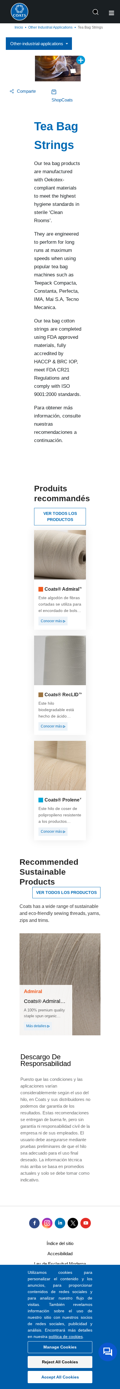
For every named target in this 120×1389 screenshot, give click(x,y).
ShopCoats (62, 99)
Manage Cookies (60, 1347)
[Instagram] (47, 1223)
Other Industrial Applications (50, 27)
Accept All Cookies (60, 1377)
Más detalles (36, 1026)
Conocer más (52, 621)
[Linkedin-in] (60, 1223)
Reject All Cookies (60, 1362)
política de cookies (66, 1336)
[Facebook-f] (34, 1223)
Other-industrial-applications (36, 43)
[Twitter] (73, 1223)
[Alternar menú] (111, 13)
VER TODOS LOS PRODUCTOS (60, 516)
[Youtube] (85, 1223)
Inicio (19, 27)
